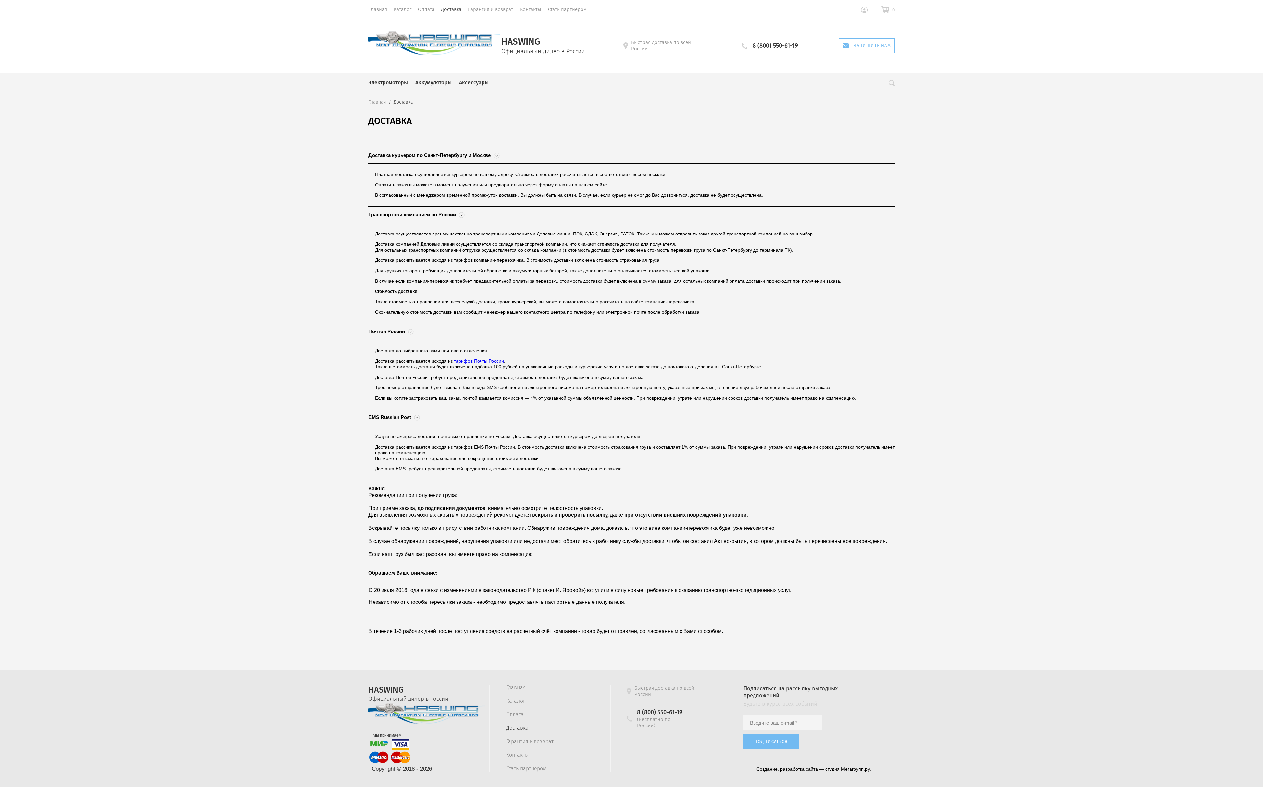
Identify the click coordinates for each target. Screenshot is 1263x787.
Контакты (530, 9)
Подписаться (771, 741)
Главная (377, 9)
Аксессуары (474, 82)
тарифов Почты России (479, 361)
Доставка (451, 9)
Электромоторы (388, 82)
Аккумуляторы (433, 82)
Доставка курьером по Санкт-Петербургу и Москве (430, 155)
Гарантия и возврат (490, 9)
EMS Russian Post (390, 417)
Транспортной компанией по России (412, 214)
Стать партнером (567, 9)
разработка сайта (799, 769)
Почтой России (387, 331)
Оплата (426, 9)
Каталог (402, 9)
